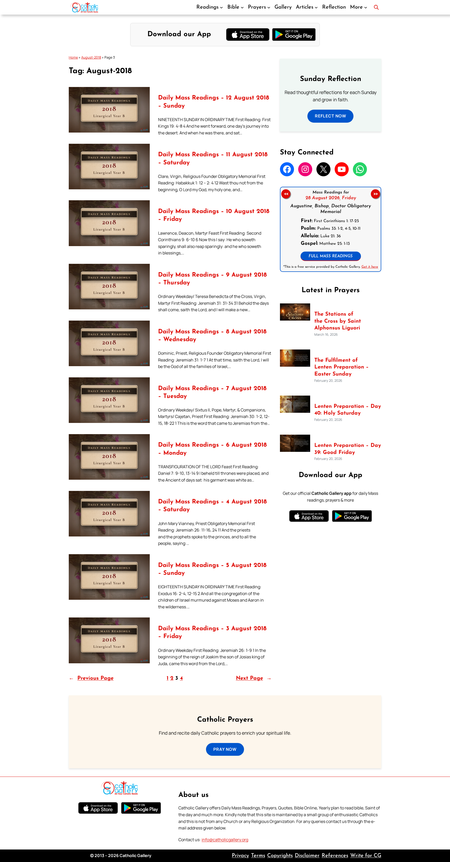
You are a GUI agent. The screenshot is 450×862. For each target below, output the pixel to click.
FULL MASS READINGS (331, 256)
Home (73, 57)
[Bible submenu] (242, 7)
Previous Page (91, 678)
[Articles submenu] (316, 7)
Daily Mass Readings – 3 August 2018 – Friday (212, 633)
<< (286, 194)
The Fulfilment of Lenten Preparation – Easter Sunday (341, 367)
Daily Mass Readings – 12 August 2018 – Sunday (213, 102)
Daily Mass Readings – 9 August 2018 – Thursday (212, 279)
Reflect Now (330, 116)
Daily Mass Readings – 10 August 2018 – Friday (213, 215)
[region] (330, 229)
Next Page (254, 678)
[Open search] (376, 7)
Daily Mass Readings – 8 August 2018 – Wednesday (212, 336)
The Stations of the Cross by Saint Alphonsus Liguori (337, 321)
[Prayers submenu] (268, 7)
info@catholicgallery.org (225, 839)
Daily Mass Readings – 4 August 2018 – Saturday (212, 506)
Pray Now (225, 749)
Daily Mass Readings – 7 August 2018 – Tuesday (212, 392)
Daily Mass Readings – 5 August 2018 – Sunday (212, 569)
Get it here (369, 266)
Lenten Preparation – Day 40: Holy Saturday (347, 410)
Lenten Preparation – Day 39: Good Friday (347, 449)
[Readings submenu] (221, 7)
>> (375, 194)
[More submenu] (365, 7)
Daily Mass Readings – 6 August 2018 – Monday (212, 449)
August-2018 (91, 57)
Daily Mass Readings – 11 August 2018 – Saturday (212, 159)
